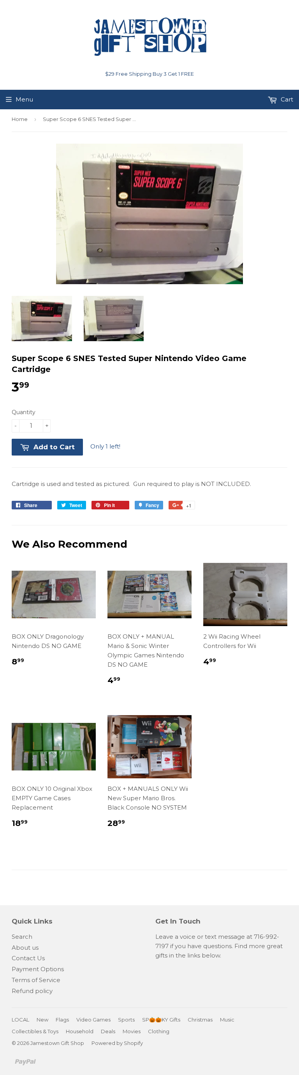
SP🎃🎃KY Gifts (161, 1019)
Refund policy (32, 991)
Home (20, 119)
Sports (126, 1019)
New (42, 1019)
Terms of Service (36, 980)
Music (227, 1019)
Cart (286, 99)
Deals (108, 1031)
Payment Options (38, 969)
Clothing (158, 1031)
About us (25, 947)
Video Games (93, 1019)
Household (79, 1031)
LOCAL (20, 1019)
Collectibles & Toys (35, 1031)
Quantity (23, 412)
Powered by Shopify (117, 1043)
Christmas (200, 1019)
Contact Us (28, 958)
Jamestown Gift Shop (57, 1043)
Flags (62, 1019)
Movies (132, 1031)
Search (22, 936)
